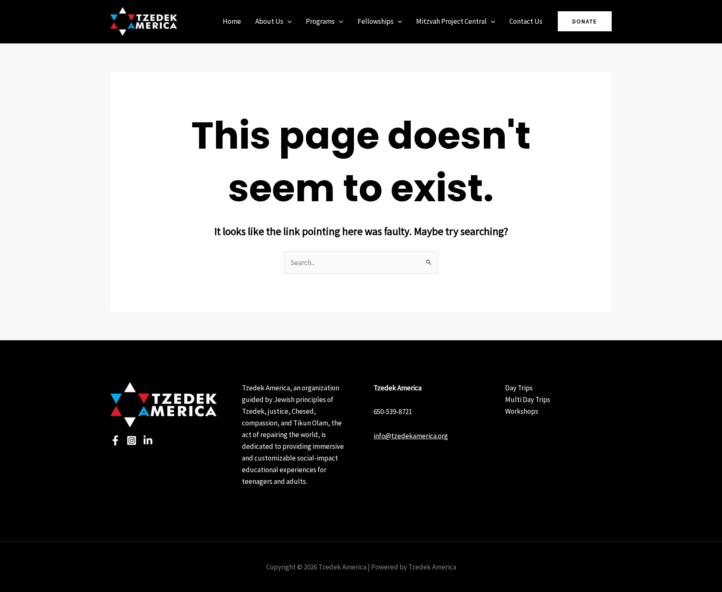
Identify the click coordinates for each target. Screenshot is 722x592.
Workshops (521, 411)
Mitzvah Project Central (451, 21)
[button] (287, 21)
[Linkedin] (148, 440)
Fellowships (376, 21)
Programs (320, 21)
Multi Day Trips (527, 399)
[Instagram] (132, 440)
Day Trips (519, 387)
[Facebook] (115, 440)
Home (232, 21)
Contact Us (525, 21)
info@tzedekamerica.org (411, 435)
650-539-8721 (393, 411)
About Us (269, 21)
